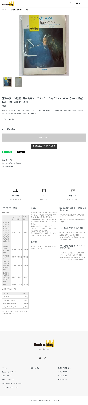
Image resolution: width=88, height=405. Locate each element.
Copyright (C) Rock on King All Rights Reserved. (44, 400)
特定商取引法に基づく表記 (12, 163)
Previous (17, 45)
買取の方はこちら (64, 368)
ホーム (4, 10)
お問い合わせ (62, 380)
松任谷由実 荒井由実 (16, 10)
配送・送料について (9, 372)
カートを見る (62, 376)
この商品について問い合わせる (44, 146)
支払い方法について (9, 380)
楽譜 (27, 10)
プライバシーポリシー (10, 387)
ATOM (37, 368)
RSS (31, 368)
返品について (7, 160)
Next (71, 45)
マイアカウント (63, 372)
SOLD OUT (44, 137)
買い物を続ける (8, 167)
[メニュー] (84, 3)
